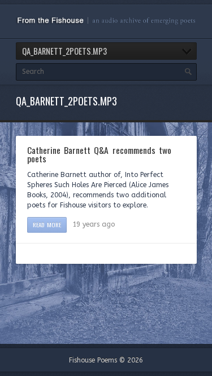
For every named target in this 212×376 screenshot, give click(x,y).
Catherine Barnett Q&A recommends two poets (99, 154)
